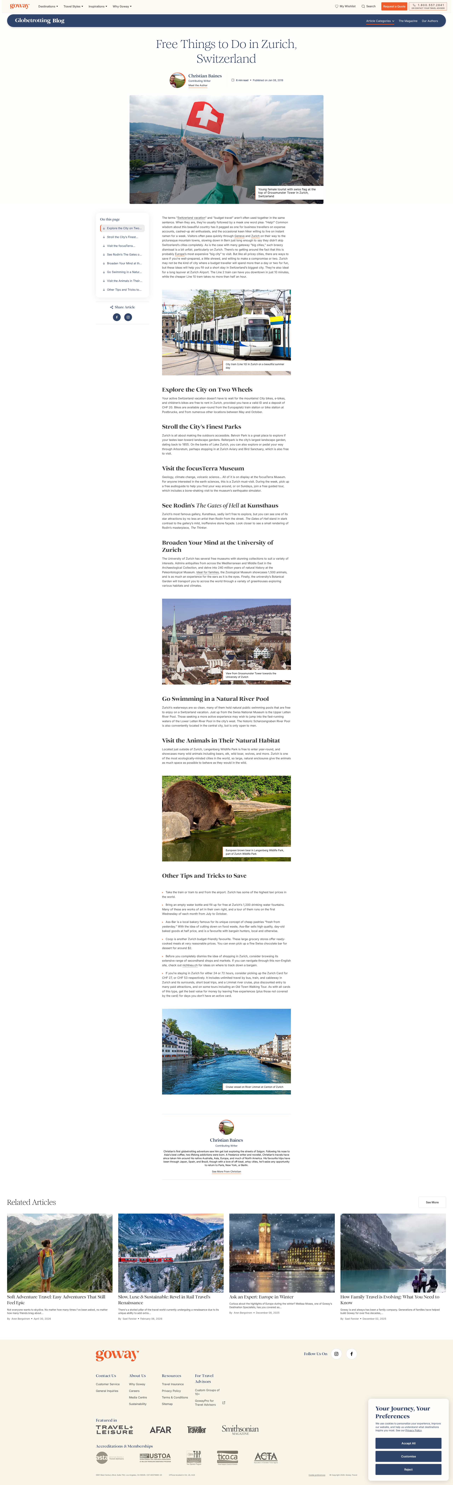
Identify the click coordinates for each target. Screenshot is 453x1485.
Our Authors (430, 21)
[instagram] (336, 1353)
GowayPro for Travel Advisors (205, 1402)
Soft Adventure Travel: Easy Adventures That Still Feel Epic (56, 1300)
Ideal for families (207, 572)
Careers (134, 1391)
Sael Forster (130, 1318)
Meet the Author (197, 85)
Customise (408, 1456)
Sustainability (138, 1404)
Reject (408, 1469)
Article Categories (378, 21)
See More (432, 1202)
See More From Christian (226, 1171)
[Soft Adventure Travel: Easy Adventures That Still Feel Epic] (60, 1253)
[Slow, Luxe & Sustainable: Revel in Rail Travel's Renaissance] (171, 1253)
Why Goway (137, 1384)
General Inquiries (107, 1391)
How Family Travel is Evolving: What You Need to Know (389, 1300)
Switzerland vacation (191, 217)
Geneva (239, 236)
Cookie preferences (317, 1475)
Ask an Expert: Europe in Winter (261, 1297)
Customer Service (108, 1384)
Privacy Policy (171, 1391)
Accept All (408, 1443)
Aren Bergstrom (21, 1318)
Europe (180, 254)
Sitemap (167, 1404)
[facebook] (351, 1353)
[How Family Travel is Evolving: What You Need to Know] (393, 1253)
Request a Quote (394, 6)
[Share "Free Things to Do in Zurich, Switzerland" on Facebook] (117, 317)
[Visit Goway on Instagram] (128, 317)
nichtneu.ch (190, 965)
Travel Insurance (173, 1384)
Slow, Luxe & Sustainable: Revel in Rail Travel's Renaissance (164, 1300)
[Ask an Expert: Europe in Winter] (282, 1253)
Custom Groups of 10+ (207, 1392)
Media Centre (138, 1397)
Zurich (255, 236)
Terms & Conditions (175, 1397)
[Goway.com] (19, 6)
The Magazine (408, 21)
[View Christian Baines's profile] (178, 80)
